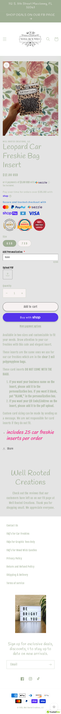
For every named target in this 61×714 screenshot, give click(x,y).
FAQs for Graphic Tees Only (21, 541)
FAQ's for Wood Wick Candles (22, 550)
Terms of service (15, 583)
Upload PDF (8, 267)
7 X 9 (24, 243)
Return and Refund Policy (20, 566)
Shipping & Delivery (17, 574)
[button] (4, 39)
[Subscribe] (50, 664)
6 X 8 (9, 243)
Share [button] (10, 448)
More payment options (30, 326)
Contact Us (12, 525)
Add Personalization (14, 252)
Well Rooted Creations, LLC (34, 708)
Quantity (7, 285)
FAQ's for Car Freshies (18, 533)
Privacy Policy (14, 558)
